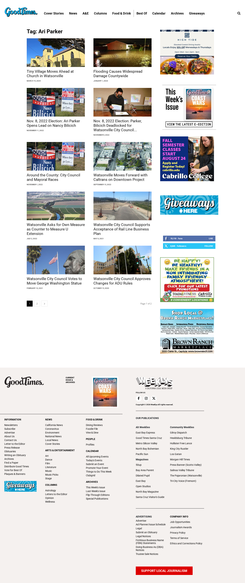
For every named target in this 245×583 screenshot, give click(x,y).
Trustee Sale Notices (147, 554)
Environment (52, 432)
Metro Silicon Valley (146, 443)
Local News (51, 440)
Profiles (90, 444)
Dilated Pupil (143, 475)
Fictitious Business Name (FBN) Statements (150, 542)
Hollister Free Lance (181, 443)
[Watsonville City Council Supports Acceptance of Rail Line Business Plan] (122, 206)
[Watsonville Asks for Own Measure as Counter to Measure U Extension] (56, 206)
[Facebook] (139, 398)
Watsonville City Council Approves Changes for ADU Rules (122, 281)
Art (47, 455)
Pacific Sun (142, 454)
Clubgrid (90, 475)
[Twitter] (154, 398)
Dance (48, 459)
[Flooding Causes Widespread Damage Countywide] (122, 52)
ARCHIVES (70, 380)
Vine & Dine (92, 432)
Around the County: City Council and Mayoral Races (53, 177)
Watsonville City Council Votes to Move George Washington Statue (54, 281)
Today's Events (94, 460)
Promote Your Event (97, 467)
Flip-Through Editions (98, 494)
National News (53, 436)
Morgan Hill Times (180, 459)
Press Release (12, 447)
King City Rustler (179, 448)
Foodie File (92, 428)
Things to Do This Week (99, 471)
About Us (9, 436)
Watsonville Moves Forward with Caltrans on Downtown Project (120, 177)
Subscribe (9, 428)
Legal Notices (143, 536)
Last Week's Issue (95, 491)
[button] (239, 13)
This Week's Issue (95, 487)
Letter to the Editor (14, 443)
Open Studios (143, 486)
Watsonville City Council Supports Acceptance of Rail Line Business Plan (121, 229)
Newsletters (11, 425)
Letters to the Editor (56, 494)
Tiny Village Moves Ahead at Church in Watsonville (50, 73)
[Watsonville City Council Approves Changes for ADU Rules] (122, 260)
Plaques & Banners (14, 474)
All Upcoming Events (97, 456)
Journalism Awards (181, 527)
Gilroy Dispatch (178, 432)
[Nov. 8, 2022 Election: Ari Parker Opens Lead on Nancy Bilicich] (56, 102)
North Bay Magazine (147, 491)
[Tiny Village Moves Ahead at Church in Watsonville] (56, 52)
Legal (139, 528)
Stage (48, 478)
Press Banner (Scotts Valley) (186, 464)
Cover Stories (52, 443)
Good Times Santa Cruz (149, 438)
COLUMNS (51, 484)
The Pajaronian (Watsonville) (186, 475)
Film (47, 463)
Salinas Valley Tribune (182, 470)
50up (139, 464)
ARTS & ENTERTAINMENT (60, 450)
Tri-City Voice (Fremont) (183, 481)
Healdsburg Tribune (181, 438)
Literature (50, 467)
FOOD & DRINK (94, 419)
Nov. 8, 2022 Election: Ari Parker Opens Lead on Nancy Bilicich (53, 123)
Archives (9, 458)
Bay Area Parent (145, 470)
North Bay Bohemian (147, 448)
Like (211, 238)
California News (54, 425)
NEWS (48, 419)
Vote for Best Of (13, 470)
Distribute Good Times (16, 466)
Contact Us (10, 440)
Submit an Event (95, 464)
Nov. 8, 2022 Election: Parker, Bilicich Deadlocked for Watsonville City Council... (117, 125)
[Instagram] (146, 398)
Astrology (50, 490)
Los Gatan (176, 454)
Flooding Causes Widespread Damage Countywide (117, 73)
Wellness (50, 501)
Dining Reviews (94, 425)
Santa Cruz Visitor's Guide (150, 497)
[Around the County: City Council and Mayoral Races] (56, 156)
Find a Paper (11, 462)
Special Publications (97, 498)
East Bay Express (145, 432)
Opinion (49, 498)
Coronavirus (52, 428)
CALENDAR (92, 451)
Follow (208, 246)
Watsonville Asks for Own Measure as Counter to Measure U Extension (56, 229)
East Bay (141, 481)
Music (48, 470)
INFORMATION (12, 419)
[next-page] (44, 304)
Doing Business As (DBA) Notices (149, 548)
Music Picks (51, 474)
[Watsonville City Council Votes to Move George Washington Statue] (56, 260)
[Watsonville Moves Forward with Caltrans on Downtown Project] (122, 156)
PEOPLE (90, 439)
